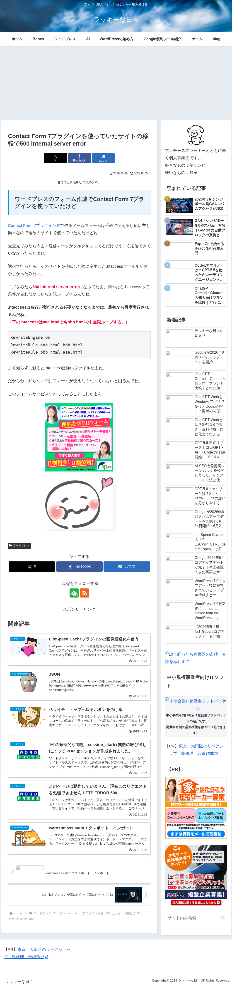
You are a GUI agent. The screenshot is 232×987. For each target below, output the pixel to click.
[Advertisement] (116, 83)
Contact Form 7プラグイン (32, 225)
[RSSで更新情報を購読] (84, 593)
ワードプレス (21, 545)
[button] (222, 917)
